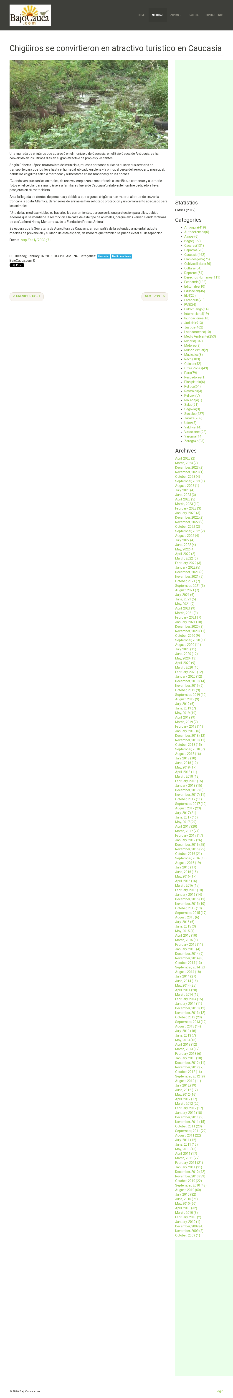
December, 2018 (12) (190, 735)
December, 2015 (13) (190, 899)
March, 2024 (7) (186, 463)
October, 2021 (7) (187, 581)
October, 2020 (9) (187, 635)
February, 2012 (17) (189, 1108)
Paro (190, 373)
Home (141, 15)
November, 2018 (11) (190, 740)
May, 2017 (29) (185, 822)
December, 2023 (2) (189, 467)
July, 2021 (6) (184, 595)
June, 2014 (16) (186, 981)
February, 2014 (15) (189, 999)
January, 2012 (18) (188, 1112)
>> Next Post (155, 296)
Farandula (194, 300)
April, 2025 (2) (185, 458)
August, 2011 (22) (188, 1135)
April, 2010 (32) (186, 1208)
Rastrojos (193, 391)
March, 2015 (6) (186, 940)
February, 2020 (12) (189, 672)
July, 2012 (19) (185, 1085)
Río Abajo (193, 400)
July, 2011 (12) (185, 1140)
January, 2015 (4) (187, 949)
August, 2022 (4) (187, 535)
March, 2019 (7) (186, 722)
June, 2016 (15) (186, 872)
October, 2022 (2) (187, 526)
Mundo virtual (196, 350)
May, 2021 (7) (185, 604)
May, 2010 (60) (185, 1203)
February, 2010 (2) (188, 1217)
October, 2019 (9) (187, 690)
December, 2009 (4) (189, 1226)
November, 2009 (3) (189, 1231)
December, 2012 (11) (190, 1063)
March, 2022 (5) (186, 558)
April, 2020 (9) (185, 663)
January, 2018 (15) (188, 785)
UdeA (190, 423)
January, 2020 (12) (188, 676)
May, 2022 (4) (185, 549)
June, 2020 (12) (186, 654)
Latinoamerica (197, 332)
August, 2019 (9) (187, 699)
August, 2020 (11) (188, 645)
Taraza (193, 418)
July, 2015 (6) (184, 922)
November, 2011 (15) (190, 1122)
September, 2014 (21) (191, 967)
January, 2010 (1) (187, 1222)
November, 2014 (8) (189, 958)
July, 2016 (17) (185, 867)
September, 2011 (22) (191, 1131)
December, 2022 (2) (189, 517)
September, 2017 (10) (191, 804)
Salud (191, 404)
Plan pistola (194, 382)
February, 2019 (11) (189, 726)
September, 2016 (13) (191, 858)
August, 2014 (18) (188, 972)
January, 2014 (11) (188, 1003)
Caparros (193, 250)
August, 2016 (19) (188, 863)
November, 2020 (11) (190, 631)
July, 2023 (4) (184, 490)
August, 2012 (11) (188, 1081)
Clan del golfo (197, 259)
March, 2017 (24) (187, 831)
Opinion (192, 364)
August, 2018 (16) (188, 754)
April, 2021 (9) (185, 608)
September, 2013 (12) (191, 1022)
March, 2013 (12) (187, 1049)
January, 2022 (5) (187, 567)
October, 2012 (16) (188, 1072)
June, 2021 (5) (185, 599)
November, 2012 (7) (189, 1067)
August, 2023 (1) (187, 486)
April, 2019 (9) (185, 717)
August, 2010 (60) (188, 1190)
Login (219, 1391)
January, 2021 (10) (188, 622)
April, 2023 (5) (185, 499)
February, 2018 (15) (189, 781)
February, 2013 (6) (188, 1053)
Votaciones (195, 432)
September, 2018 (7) (190, 749)
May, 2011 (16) (185, 1149)
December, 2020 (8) (189, 626)
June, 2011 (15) (186, 1144)
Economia (195, 282)
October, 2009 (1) (187, 1235)
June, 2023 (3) (185, 495)
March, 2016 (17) (187, 885)
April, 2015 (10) (186, 935)
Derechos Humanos (202, 277)
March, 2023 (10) (187, 504)
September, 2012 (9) (190, 1076)
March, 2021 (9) (186, 613)
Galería (194, 15)
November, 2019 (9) (189, 685)
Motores (192, 345)
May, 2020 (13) (185, 658)
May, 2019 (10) (185, 713)
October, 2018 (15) (188, 744)
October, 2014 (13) (188, 963)
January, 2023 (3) (187, 513)
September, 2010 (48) (191, 1185)
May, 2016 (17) (185, 876)
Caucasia (103, 256)
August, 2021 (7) (187, 590)
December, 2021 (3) (189, 572)
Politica (192, 386)
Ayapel (191, 236)
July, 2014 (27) (185, 976)
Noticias (157, 15)
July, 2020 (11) (185, 649)
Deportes (193, 273)
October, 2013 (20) (188, 1017)
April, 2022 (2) (185, 554)
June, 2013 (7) (185, 1035)
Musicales (193, 354)
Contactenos (214, 15)
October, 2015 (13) (188, 908)
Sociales (194, 413)
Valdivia (192, 427)
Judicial (193, 323)
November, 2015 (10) (190, 903)
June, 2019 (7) (185, 708)
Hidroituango (196, 309)
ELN (190, 295)
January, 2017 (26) (188, 840)
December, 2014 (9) (189, 953)
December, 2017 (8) (189, 790)
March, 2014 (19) (187, 994)
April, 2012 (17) (186, 1099)
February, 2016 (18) (189, 890)
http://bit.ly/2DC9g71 (36, 240)
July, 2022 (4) (184, 540)
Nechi (192, 359)
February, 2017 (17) (189, 835)
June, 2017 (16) (186, 817)
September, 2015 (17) (191, 913)
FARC (190, 304)
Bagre (192, 241)
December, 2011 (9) (189, 1117)
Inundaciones (196, 318)
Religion (192, 395)
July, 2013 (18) (185, 1031)
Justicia (193, 327)
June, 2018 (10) (186, 763)
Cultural (192, 268)
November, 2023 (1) (189, 472)
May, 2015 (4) (185, 931)
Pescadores (194, 377)
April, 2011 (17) (186, 1153)
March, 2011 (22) (187, 1158)
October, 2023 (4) (187, 476)
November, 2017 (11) (190, 794)
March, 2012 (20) (187, 1103)
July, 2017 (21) (185, 813)
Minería (193, 341)
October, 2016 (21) (188, 854)
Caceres (194, 245)
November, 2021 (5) (189, 576)
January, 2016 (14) (188, 894)
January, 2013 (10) (188, 1058)
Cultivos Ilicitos (197, 264)
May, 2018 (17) (185, 767)
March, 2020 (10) (187, 667)
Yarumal (193, 436)
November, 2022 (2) (189, 522)
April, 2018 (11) (186, 772)
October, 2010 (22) (188, 1181)
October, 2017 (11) (188, 799)
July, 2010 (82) (185, 1194)
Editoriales (194, 286)
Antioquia (195, 227)
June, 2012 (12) (186, 1090)
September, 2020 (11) (191, 640)
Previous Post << (27, 296)
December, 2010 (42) (190, 1172)
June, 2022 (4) (185, 545)
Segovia (192, 409)
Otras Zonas (196, 368)
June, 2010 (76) (186, 1199)
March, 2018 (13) (187, 776)
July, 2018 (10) (185, 758)
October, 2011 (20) (188, 1126)
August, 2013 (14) (188, 1026)
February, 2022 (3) (188, 563)
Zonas (174, 15)
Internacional (196, 314)
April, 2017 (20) (186, 826)
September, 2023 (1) (190, 481)
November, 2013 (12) (190, 1013)
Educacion (194, 291)
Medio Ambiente (121, 256)
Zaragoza (194, 441)
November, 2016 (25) (190, 849)
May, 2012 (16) (185, 1094)
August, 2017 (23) (188, 808)
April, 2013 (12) (186, 1044)
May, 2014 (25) (185, 985)
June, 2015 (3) (185, 926)
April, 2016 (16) (186, 881)
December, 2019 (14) (190, 681)
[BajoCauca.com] (30, 15)
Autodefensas (196, 232)
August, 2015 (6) (187, 917)
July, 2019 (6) (184, 704)
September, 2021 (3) (190, 585)
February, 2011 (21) (189, 1162)
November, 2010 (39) (190, 1176)
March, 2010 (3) (186, 1212)
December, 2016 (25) (190, 844)
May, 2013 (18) (185, 1040)
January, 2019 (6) (187, 731)
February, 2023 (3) (188, 508)
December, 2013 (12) (190, 1008)
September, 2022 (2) (190, 531)
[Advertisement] (204, 128)
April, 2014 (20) (186, 990)
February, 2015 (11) (189, 944)
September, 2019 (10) (191, 695)
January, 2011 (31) (188, 1167)
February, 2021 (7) (188, 617)
